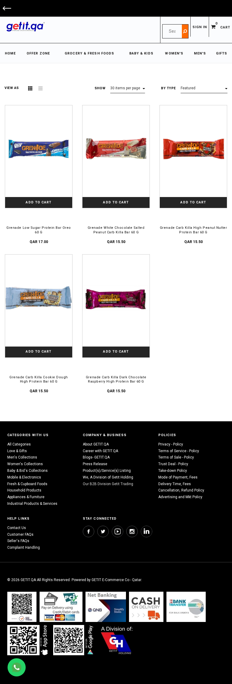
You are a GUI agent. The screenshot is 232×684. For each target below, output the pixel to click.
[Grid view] (30, 88)
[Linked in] (146, 531)
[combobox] (172, 31)
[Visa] (61, 606)
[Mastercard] (105, 606)
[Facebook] (88, 531)
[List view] (40, 88)
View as (12, 88)
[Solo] (74, 640)
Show (100, 88)
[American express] (146, 606)
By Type (168, 88)
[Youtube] (117, 531)
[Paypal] (22, 606)
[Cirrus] (117, 640)
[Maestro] (28, 640)
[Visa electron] (186, 606)
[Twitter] (103, 531)
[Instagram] (132, 531)
